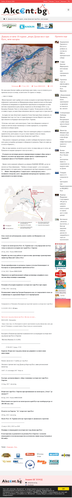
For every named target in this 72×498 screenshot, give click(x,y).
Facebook (30, 485)
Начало (45, 1)
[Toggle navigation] (68, 9)
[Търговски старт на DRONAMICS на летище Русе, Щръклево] (57, 79)
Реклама (51, 1)
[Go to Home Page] (4, 19)
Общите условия (47, 493)
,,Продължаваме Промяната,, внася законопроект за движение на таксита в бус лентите (65, 101)
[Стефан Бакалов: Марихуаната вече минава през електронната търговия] (57, 62)
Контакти (63, 1)
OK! (63, 489)
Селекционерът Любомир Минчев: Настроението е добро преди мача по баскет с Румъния (65, 119)
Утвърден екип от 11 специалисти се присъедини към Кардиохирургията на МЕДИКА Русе (66, 181)
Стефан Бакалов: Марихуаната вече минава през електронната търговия (64, 68)
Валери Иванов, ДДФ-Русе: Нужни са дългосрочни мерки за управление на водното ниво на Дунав (64, 159)
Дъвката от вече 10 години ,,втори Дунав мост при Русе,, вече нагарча (28, 19)
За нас (57, 1)
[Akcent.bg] (25, 10)
